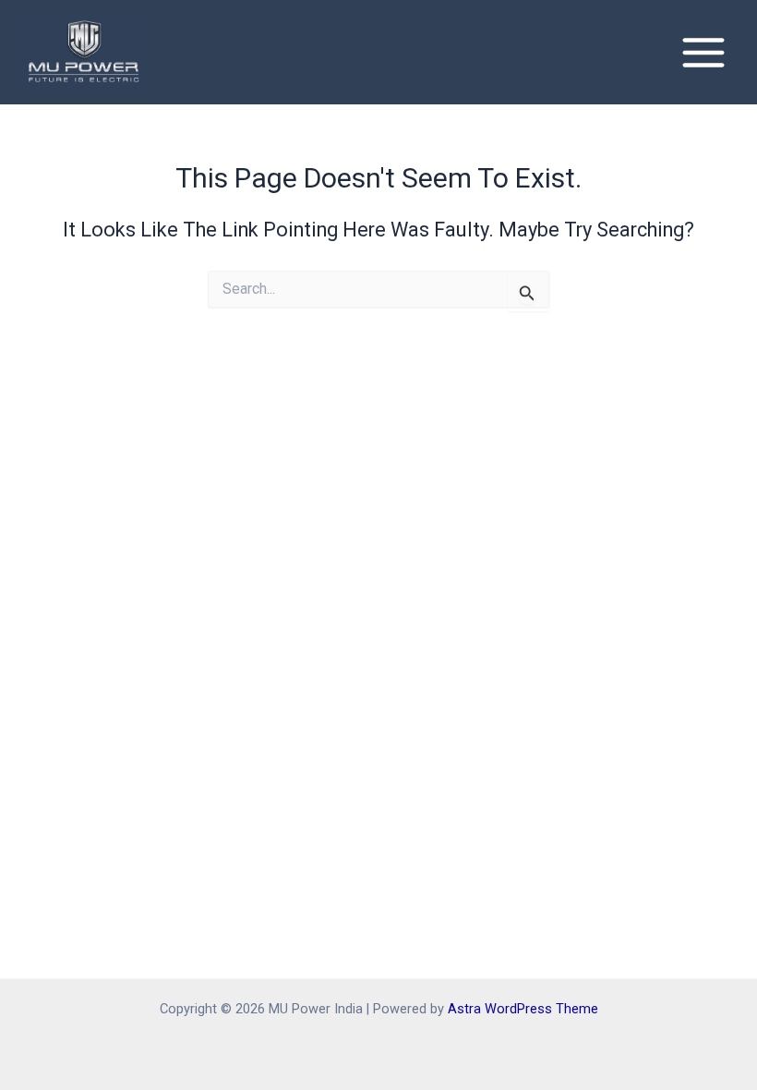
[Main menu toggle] (703, 53)
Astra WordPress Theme (523, 1008)
